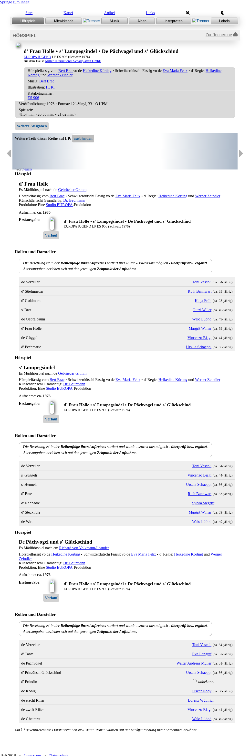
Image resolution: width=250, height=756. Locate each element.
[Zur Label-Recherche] (224, 21)
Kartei (68, 13)
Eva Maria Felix (175, 71)
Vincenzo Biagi (199, 338)
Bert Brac (65, 71)
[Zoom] (187, 13)
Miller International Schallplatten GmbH (73, 61)
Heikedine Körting (97, 71)
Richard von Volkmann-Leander (84, 548)
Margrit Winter (200, 328)
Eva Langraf (201, 654)
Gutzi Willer (202, 310)
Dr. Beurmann (74, 200)
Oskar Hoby (201, 691)
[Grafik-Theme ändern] (222, 13)
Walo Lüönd (201, 319)
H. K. (50, 87)
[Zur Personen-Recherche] (63, 21)
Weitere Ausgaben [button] (32, 126)
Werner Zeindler (60, 75)
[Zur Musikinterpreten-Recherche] (173, 21)
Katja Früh (203, 300)
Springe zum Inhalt (14, 2)
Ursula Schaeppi (198, 347)
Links (150, 13)
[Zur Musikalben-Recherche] (142, 21)
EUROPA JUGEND (37, 57)
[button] (83, 138)
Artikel (109, 13)
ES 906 (33, 98)
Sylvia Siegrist (203, 503)
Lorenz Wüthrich (201, 700)
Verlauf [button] (51, 235)
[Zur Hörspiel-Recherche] (28, 21)
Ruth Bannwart (199, 291)
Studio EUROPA (59, 205)
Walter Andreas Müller (194, 663)
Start (28, 13)
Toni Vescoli (201, 282)
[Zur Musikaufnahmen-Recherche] (114, 21)
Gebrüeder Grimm (72, 190)
